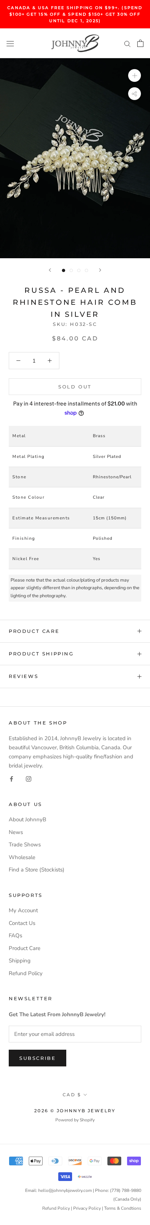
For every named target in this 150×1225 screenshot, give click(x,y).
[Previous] (50, 270)
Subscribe (37, 1058)
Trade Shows (25, 844)
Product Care (34, 631)
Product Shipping (41, 654)
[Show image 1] (63, 270)
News (16, 832)
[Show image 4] (86, 270)
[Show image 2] (71, 270)
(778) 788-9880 (125, 1190)
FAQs (15, 935)
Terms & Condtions (122, 1208)
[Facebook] (11, 778)
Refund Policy (26, 973)
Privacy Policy (87, 1208)
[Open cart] (140, 43)
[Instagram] (28, 778)
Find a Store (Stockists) (36, 869)
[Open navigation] (10, 43)
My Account (23, 910)
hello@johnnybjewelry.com (65, 1190)
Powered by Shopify (75, 1120)
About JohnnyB (27, 819)
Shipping (20, 960)
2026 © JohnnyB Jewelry (75, 1110)
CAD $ (72, 1094)
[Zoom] (134, 75)
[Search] (127, 43)
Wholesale (22, 857)
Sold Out (75, 387)
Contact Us (22, 923)
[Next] (100, 270)
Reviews (23, 676)
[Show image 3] (78, 270)
